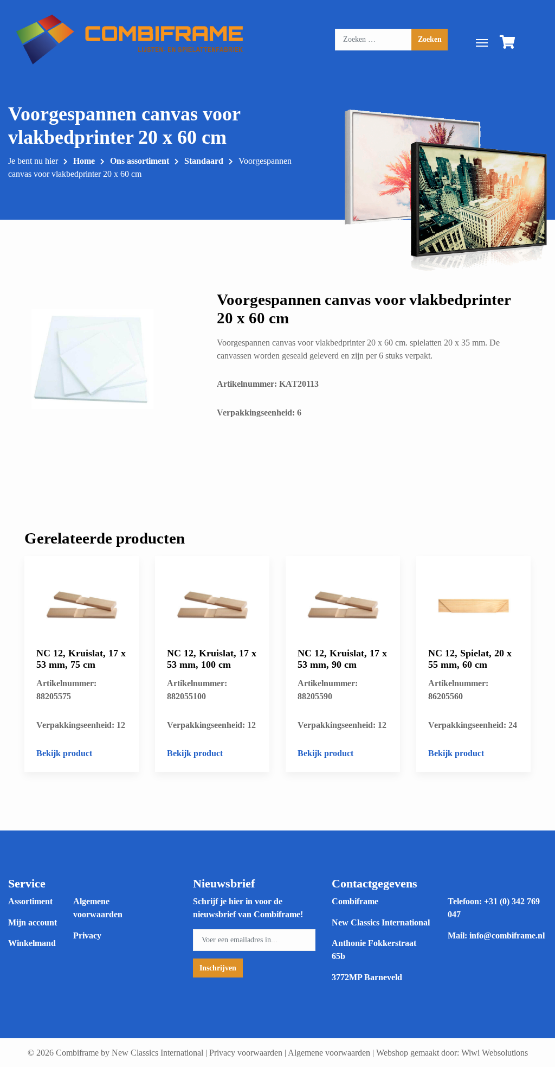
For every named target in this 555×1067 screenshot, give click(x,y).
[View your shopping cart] (507, 44)
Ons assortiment (139, 160)
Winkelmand (32, 943)
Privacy (87, 935)
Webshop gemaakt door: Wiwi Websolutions (452, 1052)
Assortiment (30, 901)
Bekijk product (64, 753)
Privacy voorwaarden (245, 1052)
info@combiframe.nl (507, 935)
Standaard (203, 160)
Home (84, 160)
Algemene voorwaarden (329, 1052)
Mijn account (32, 922)
